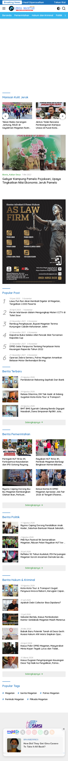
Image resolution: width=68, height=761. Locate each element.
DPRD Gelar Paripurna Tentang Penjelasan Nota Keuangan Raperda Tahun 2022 (34, 348)
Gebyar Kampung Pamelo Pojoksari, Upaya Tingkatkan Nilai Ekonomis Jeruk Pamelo (31, 180)
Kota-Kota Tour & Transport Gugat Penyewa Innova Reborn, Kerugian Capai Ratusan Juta (42, 589)
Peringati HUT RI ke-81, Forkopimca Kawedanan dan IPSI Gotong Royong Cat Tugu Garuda (15, 461)
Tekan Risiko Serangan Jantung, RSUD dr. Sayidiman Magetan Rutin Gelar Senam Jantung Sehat (17, 125)
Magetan (10, 693)
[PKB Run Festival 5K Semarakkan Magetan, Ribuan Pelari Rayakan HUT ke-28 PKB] (10, 542)
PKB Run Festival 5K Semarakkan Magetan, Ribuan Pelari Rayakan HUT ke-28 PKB (42, 541)
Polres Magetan (51, 693)
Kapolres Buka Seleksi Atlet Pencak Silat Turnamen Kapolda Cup (36, 336)
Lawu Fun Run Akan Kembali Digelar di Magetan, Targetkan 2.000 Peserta (34, 302)
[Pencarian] (64, 8)
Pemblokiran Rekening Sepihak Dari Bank (42, 379)
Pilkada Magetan (39, 699)
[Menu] (4, 8)
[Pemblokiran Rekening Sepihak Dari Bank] (10, 382)
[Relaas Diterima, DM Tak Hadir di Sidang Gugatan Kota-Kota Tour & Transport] (10, 396)
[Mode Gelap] (58, 8)
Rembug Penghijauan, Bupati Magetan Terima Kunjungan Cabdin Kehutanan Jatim (33, 325)
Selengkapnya (33, 422)
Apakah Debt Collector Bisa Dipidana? (41, 602)
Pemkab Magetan (14, 699)
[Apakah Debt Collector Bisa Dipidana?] (10, 605)
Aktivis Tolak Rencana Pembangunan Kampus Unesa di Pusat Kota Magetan (48, 125)
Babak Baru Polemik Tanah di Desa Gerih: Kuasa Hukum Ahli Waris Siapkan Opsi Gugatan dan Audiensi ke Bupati (43, 633)
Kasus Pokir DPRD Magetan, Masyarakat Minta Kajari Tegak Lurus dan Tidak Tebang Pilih (42, 647)
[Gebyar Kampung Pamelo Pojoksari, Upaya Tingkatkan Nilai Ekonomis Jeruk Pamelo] (34, 152)
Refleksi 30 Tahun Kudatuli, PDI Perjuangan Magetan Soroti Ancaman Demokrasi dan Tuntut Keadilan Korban (43, 555)
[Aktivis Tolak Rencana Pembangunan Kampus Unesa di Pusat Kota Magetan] (51, 110)
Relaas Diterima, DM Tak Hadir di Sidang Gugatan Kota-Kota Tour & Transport (42, 395)
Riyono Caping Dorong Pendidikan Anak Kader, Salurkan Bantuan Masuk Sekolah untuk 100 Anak (42, 527)
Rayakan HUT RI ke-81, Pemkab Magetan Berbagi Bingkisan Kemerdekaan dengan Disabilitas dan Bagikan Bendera (50, 461)
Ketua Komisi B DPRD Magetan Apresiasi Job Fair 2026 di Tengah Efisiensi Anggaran (50, 492)
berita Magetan (29, 693)
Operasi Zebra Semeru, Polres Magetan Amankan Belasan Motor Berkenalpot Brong (35, 359)
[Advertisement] (34, 54)
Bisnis (5, 174)
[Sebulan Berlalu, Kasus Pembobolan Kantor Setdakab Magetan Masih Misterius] (10, 619)
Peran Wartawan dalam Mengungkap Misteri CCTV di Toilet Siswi (37, 314)
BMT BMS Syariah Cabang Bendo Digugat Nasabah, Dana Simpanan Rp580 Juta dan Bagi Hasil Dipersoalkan (42, 410)
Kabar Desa (15, 174)
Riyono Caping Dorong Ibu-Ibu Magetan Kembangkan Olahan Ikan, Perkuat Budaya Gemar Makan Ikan (16, 492)
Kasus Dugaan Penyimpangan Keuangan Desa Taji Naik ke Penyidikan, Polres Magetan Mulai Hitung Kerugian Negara (42, 661)
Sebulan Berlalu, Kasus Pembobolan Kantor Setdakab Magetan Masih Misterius (43, 618)
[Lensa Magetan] (21, 8)
